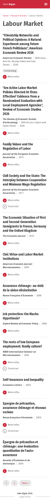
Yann (9, 4)
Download (13, 206)
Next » (25, 483)
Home (5, 15)
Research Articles (19, 15)
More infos (13, 76)
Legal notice (25, 496)
